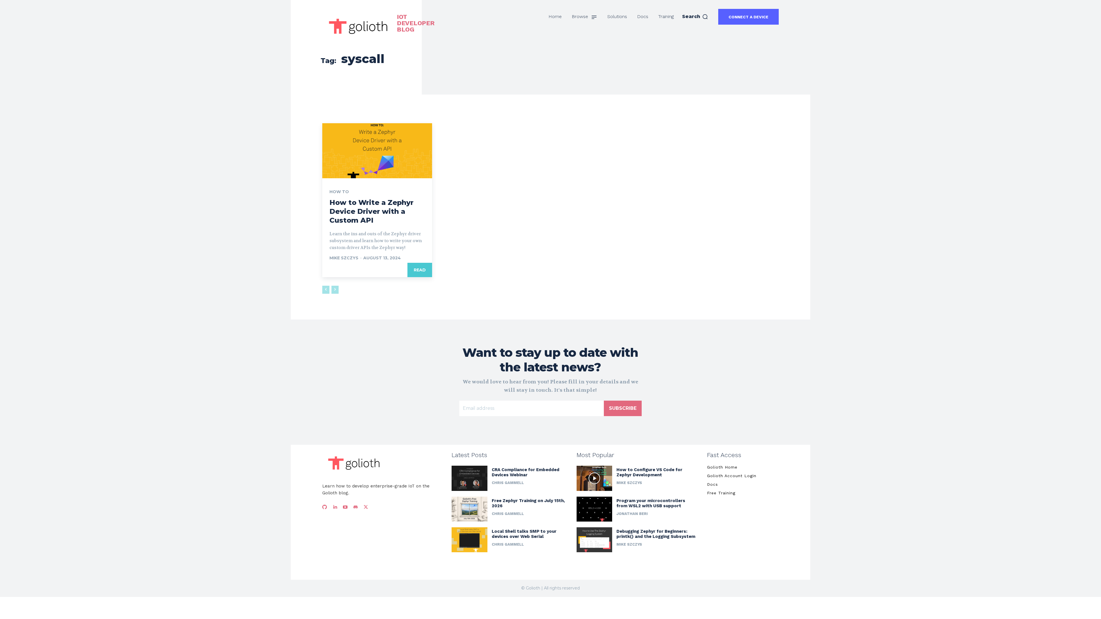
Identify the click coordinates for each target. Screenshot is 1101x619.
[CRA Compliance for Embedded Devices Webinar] (469, 478)
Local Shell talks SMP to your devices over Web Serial (524, 534)
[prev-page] (325, 290)
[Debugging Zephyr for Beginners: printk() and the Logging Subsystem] (594, 539)
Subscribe (623, 408)
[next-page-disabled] (335, 290)
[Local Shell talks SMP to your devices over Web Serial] (469, 539)
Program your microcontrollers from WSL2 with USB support (650, 503)
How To (339, 192)
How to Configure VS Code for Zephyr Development (649, 472)
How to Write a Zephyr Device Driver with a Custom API (371, 211)
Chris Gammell (508, 483)
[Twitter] (366, 507)
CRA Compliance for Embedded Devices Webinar (525, 472)
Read (420, 270)
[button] (695, 16)
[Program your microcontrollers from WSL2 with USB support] (594, 509)
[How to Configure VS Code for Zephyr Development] (594, 478)
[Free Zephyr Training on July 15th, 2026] (469, 509)
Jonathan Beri (632, 514)
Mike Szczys (343, 257)
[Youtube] (345, 507)
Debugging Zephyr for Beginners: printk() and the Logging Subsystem (655, 534)
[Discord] (355, 507)
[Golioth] (353, 462)
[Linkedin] (335, 507)
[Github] (324, 507)
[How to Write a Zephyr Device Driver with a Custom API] (377, 150)
